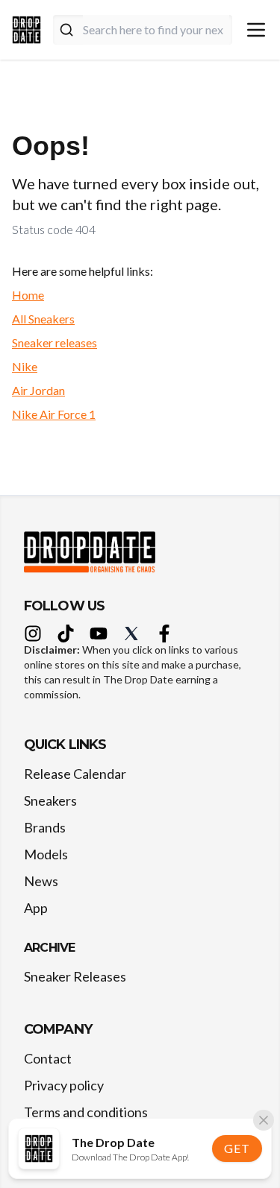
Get (236, 1148)
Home (28, 295)
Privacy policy (64, 1085)
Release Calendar (75, 773)
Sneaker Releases (75, 976)
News (41, 881)
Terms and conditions (86, 1112)
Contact (48, 1058)
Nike (24, 366)
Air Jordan (38, 390)
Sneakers (50, 800)
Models (46, 854)
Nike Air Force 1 (54, 414)
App (36, 908)
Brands (45, 827)
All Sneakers (43, 319)
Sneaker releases (54, 342)
